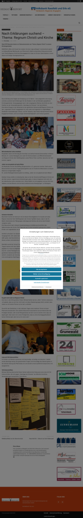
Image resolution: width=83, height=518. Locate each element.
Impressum (48, 287)
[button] (41, 269)
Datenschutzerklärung (43, 252)
